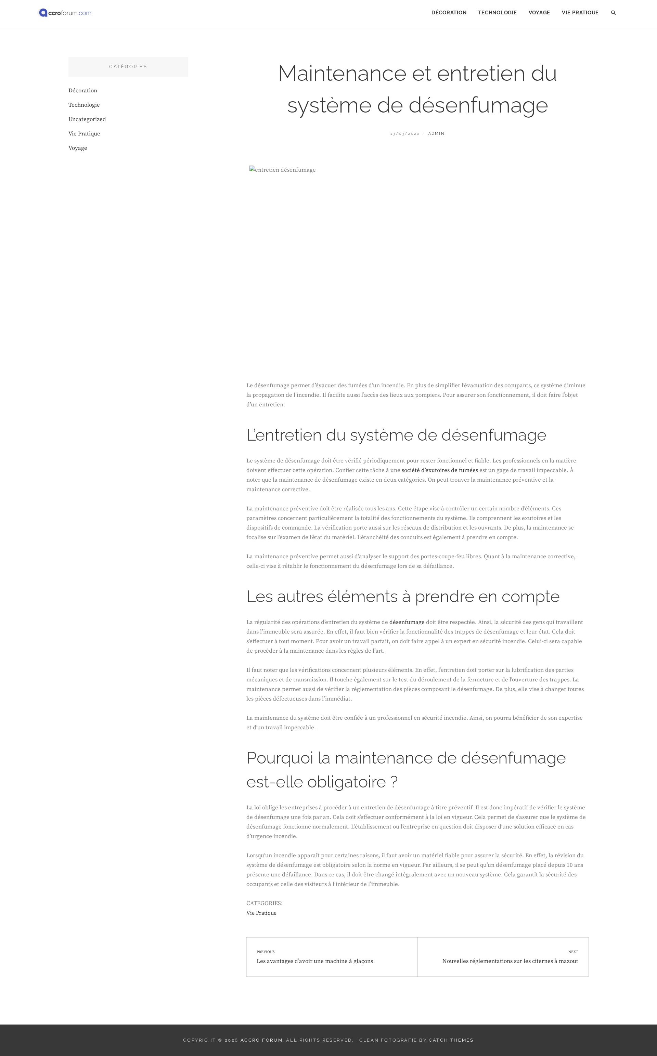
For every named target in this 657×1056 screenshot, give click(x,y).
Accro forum (262, 1040)
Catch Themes (451, 1040)
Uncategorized (87, 119)
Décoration (449, 13)
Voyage (540, 13)
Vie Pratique (580, 13)
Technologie (497, 13)
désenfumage (407, 622)
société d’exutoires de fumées (439, 470)
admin (436, 133)
